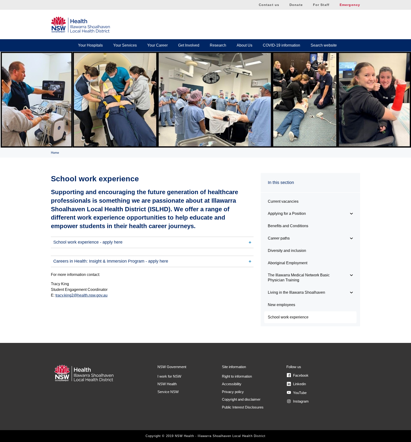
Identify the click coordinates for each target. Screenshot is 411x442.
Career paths (279, 238)
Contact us (269, 5)
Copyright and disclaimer (241, 399)
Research (218, 45)
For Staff (321, 5)
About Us (244, 45)
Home (55, 152)
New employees (281, 305)
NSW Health (167, 384)
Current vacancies (283, 201)
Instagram (300, 401)
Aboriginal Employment (287, 263)
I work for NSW (169, 376)
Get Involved (188, 45)
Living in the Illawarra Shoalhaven (296, 292)
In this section (281, 182)
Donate (296, 5)
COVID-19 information (281, 45)
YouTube (299, 393)
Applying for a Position (287, 213)
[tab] (152, 242)
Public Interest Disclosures (243, 407)
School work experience (288, 317)
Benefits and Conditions (288, 226)
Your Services (125, 45)
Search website (324, 45)
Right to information (237, 376)
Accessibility (231, 384)
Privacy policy (233, 392)
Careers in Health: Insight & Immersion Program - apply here (110, 261)
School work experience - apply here (87, 242)
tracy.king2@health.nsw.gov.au (81, 295)
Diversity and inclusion (287, 251)
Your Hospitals (90, 45)
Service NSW (168, 392)
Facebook (300, 375)
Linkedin (299, 384)
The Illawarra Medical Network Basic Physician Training (299, 277)
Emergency (350, 5)
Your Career (157, 45)
